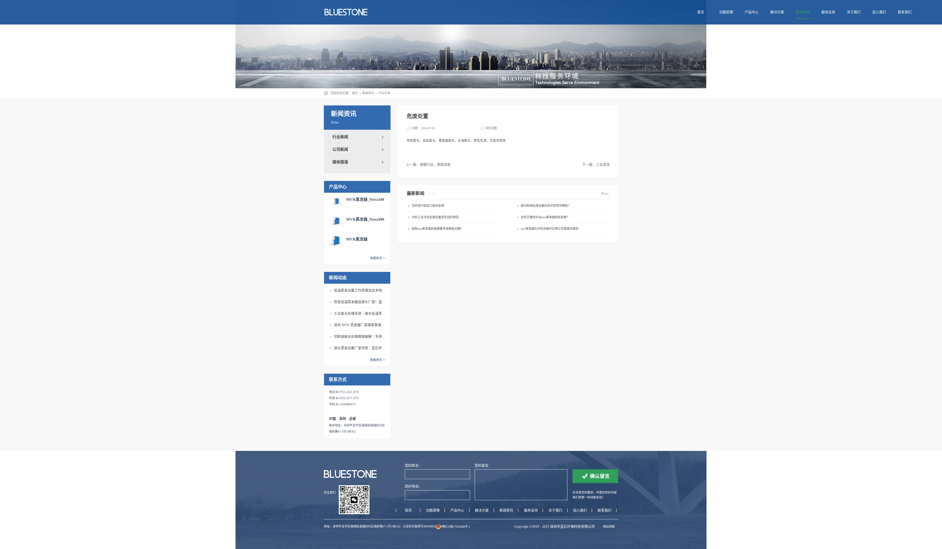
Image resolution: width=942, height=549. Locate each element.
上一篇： (428, 164)
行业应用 (384, 93)
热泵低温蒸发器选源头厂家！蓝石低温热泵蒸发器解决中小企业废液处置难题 (361, 302)
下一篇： (596, 164)
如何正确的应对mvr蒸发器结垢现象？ (545, 217)
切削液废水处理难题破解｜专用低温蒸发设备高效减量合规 (361, 336)
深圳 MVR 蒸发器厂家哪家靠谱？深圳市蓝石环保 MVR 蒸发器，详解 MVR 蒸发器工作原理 (361, 325)
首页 (700, 12)
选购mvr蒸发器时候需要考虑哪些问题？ (437, 228)
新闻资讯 (368, 93)
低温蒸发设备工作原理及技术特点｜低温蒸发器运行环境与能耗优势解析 (361, 290)
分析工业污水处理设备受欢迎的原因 (435, 217)
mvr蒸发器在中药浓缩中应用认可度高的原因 (549, 228)
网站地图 (608, 526)
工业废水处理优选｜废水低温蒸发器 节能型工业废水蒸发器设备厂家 (361, 313)
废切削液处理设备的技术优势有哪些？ (546, 205)
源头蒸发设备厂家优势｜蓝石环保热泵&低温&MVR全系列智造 (361, 348)
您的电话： (413, 486)
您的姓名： (413, 465)
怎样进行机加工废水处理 (428, 205)
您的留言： (483, 465)
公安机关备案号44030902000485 (423, 526)
